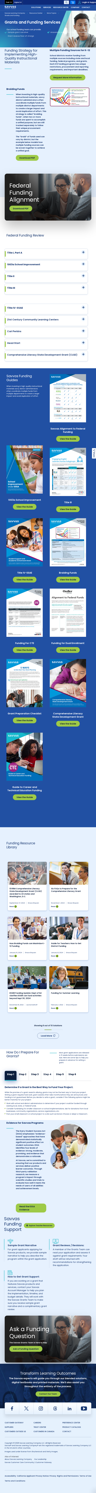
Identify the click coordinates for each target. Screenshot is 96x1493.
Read (11, 906)
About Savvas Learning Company (18, 1459)
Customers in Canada (43, 1431)
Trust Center (39, 1427)
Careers (37, 1422)
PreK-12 (9, 2)
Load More (46, 1035)
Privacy (53, 1476)
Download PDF (27, 157)
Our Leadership (40, 1459)
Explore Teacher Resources (40, 1225)
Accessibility (10, 1476)
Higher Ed (17, 2)
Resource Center (36, 13)
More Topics (51, 13)
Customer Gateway (14, 1422)
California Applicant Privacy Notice (33, 1476)
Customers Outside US (15, 1431)
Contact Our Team (48, 1394)
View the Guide (68, 438)
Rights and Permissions (68, 1476)
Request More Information (67, 77)
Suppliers (9, 1427)
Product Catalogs (71, 1427)
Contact (66, 1431)
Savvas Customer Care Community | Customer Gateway (28, 1462)
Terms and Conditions (15, 1481)
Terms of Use (85, 1476)
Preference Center (71, 1422)
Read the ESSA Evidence (27, 1208)
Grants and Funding (12, 15)
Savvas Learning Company (15, 13)
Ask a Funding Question (26, 1348)
